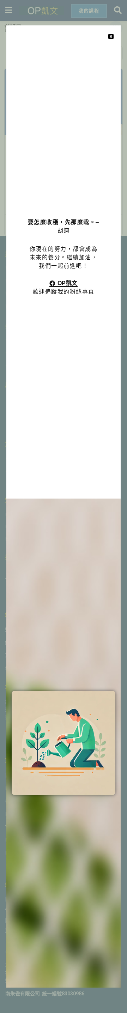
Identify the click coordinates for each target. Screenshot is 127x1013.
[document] (63, 506)
